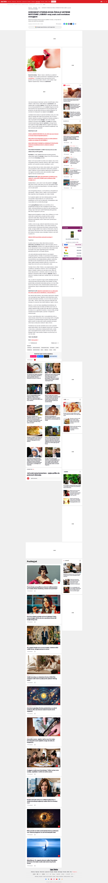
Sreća (42, 349)
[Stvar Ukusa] (73, 874)
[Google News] (59, 879)
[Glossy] (53, 874)
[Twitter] (48, 879)
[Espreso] (43, 874)
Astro (39, 7)
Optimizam (52, 347)
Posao (50, 349)
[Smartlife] (58, 874)
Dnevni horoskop (36, 347)
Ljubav (57, 347)
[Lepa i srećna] (4, 1)
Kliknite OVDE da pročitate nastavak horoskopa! (40, 237)
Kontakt (54, 876)
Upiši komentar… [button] (34, 478)
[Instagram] (54, 879)
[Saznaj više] (80, 85)
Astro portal (34, 340)
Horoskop (29, 347)
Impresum (40, 876)
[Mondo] (39, 874)
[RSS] (62, 879)
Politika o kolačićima (59, 876)
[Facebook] (46, 879)
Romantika (29, 349)
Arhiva (72, 876)
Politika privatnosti (67, 876)
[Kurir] (34, 874)
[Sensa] (62, 874)
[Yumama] (68, 874)
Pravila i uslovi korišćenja (47, 876)
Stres (54, 349)
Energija (46, 349)
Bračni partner (36, 349)
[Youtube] (57, 879)
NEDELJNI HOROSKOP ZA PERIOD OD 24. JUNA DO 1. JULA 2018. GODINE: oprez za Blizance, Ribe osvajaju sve (42, 178)
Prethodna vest (34, 342)
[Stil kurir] (50, 874)
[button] (59, 24)
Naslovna (30, 7)
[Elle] (47, 874)
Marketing (36, 876)
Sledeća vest (54, 342)
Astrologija (35, 7)
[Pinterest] (51, 879)
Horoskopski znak (45, 347)
